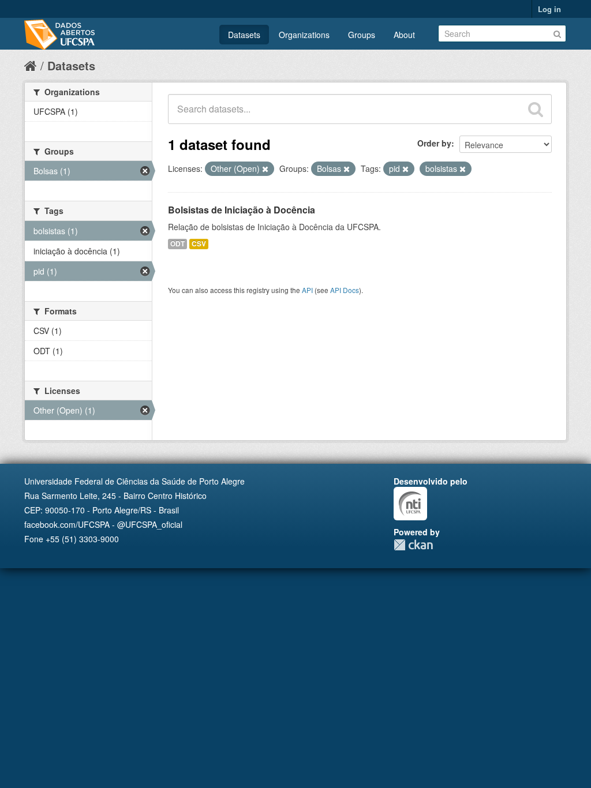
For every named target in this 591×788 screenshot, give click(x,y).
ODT (177, 244)
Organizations (304, 34)
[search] (535, 109)
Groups (361, 34)
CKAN (413, 545)
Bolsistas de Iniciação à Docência (241, 209)
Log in (549, 8)
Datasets (244, 34)
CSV (199, 244)
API (307, 290)
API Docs (344, 290)
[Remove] (265, 169)
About (404, 34)
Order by (434, 143)
